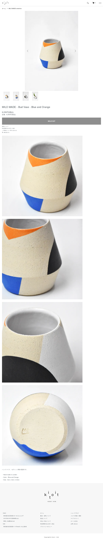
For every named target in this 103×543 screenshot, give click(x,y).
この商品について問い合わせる (9, 130)
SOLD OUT (51, 121)
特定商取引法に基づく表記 (8, 128)
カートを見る (74, 521)
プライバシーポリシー (46, 526)
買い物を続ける (5, 132)
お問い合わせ (74, 524)
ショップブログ (75, 513)
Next (75, 50)
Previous (27, 50)
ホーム (4, 8)
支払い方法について (45, 521)
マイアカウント (75, 518)
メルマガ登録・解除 (76, 516)
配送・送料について (45, 516)
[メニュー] (100, 3)
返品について (5, 126)
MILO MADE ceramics (15, 8)
